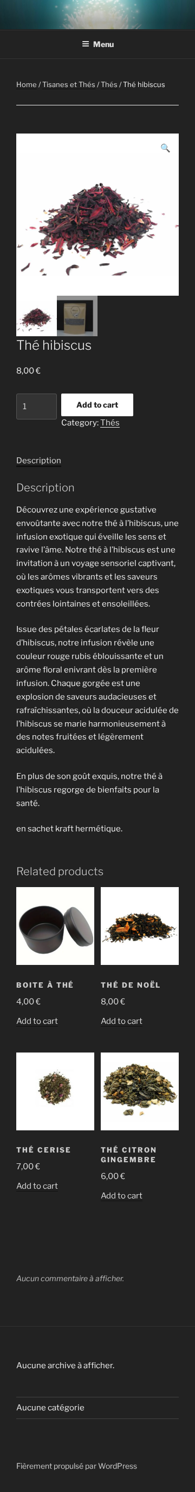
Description (38, 460)
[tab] (38, 461)
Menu (103, 44)
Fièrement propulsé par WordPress (76, 1465)
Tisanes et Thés (68, 84)
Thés (109, 84)
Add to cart (97, 404)
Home (26, 84)
